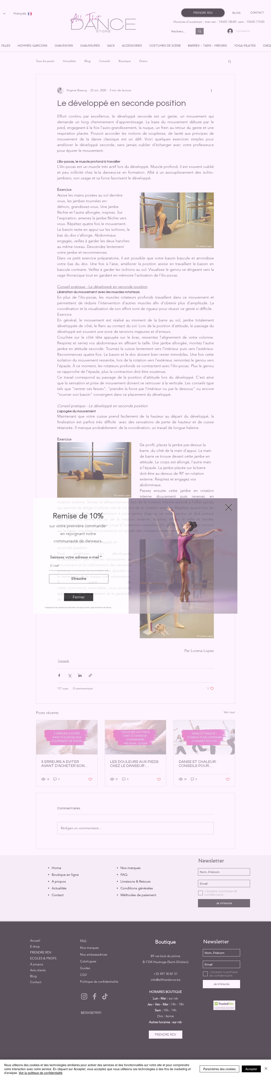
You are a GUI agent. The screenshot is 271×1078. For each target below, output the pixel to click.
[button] (78, 598)
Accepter (251, 1069)
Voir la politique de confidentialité (40, 1073)
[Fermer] (265, 1069)
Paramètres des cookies (219, 1069)
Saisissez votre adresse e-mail (73, 557)
